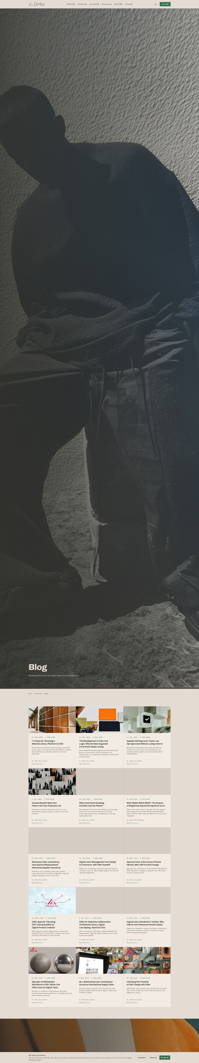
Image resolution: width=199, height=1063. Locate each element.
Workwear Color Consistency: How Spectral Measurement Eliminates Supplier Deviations (46, 865)
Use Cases (94, 4)
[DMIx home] (36, 4)
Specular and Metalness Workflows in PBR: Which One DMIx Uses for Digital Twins (46, 985)
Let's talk (165, 4)
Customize (142, 1057)
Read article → (38, 764)
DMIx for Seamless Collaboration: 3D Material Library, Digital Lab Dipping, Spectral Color (95, 925)
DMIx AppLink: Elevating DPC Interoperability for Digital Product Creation (43, 925)
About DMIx (118, 4)
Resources (106, 4)
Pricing (128, 4)
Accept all (164, 1057)
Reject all (153, 1057)
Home (30, 694)
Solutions (82, 4)
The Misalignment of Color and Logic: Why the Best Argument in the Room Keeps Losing (93, 744)
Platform (71, 4)
